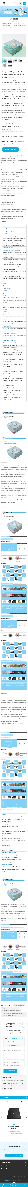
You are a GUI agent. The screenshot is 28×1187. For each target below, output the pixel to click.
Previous (1, 1117)
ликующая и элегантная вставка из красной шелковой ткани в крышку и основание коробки (14, 1086)
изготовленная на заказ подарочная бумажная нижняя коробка (12, 1014)
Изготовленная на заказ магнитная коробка (13, 23)
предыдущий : (6, 1078)
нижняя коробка (19, 1005)
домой (13, 21)
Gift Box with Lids (6, 25)
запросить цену (13, 1155)
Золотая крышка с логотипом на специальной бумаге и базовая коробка (14, 1127)
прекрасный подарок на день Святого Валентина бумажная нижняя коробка (14, 1042)
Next (26, 1117)
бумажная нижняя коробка (11, 1008)
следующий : (6, 1083)
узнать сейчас (11, 149)
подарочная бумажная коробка (12, 1010)
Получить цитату (14, 1184)
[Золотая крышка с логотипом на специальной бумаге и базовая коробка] (14, 1114)
